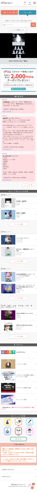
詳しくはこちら (7, 111)
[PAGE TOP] (32, 485)
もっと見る (28, 185)
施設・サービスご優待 (9, 12)
